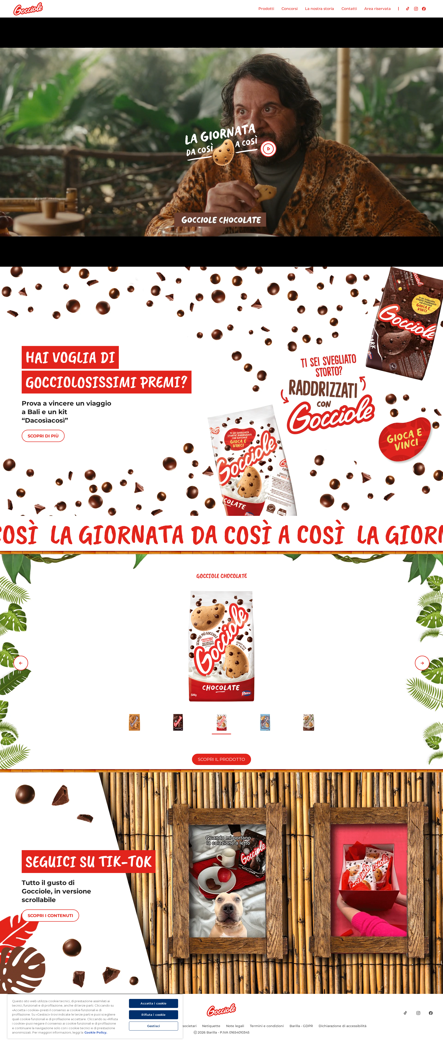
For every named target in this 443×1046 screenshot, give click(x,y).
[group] (221, 661)
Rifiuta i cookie (153, 1014)
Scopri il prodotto (221, 759)
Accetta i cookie (153, 1003)
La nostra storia (319, 8)
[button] (20, 663)
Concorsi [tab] (289, 8)
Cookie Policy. (95, 1032)
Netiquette (211, 1026)
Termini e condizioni (267, 1026)
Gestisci (153, 1026)
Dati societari (186, 1026)
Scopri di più (43, 436)
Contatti (349, 8)
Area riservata (377, 8)
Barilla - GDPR (301, 1026)
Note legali (235, 1026)
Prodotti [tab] (266, 8)
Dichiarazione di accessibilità (342, 1026)
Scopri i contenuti (50, 915)
